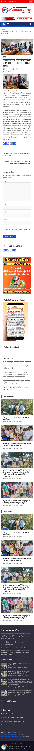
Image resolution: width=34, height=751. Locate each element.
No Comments (8, 71)
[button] (3, 747)
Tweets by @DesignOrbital (8, 705)
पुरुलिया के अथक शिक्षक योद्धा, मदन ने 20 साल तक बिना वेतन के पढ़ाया (17, 155)
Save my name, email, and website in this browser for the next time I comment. (17, 231)
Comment (6, 181)
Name (5, 204)
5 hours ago (7, 421)
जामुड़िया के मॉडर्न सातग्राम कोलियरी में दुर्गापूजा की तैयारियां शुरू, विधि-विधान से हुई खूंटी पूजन (20, 691)
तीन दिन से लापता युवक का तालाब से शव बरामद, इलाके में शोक (17, 362)
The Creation (21, 748)
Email (5, 212)
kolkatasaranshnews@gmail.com (11, 736)
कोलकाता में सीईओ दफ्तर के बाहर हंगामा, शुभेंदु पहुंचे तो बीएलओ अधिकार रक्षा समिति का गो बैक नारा (17, 163)
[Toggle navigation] (8, 24)
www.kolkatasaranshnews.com (16, 725)
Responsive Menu (31, 1)
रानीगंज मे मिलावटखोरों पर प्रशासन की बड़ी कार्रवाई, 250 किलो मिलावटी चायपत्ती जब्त (19, 672)
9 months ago (8, 69)
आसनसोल (4, 412)
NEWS (4, 57)
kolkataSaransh (19, 69)
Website (5, 220)
